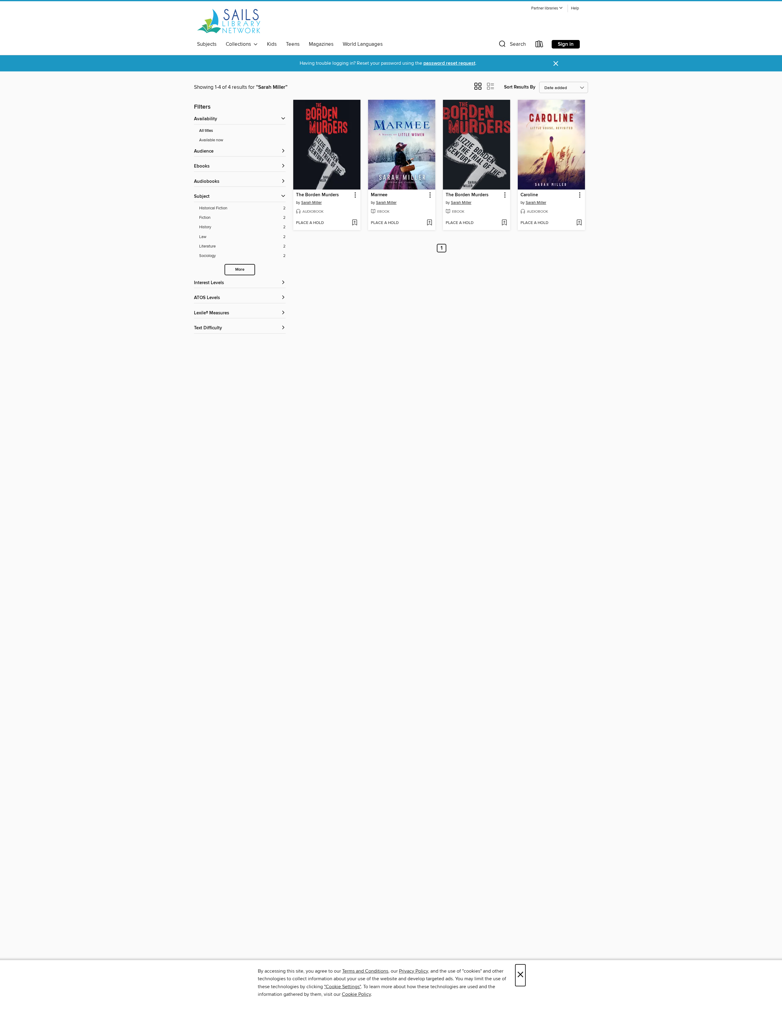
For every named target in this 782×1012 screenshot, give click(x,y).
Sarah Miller (311, 202)
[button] (547, 8)
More (239, 269)
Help (575, 8)
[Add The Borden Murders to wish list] (354, 223)
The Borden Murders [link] (317, 195)
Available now (211, 140)
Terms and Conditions (365, 971)
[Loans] (539, 45)
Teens (293, 44)
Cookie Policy (356, 994)
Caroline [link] (529, 195)
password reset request (449, 63)
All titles (206, 130)
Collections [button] (240, 44)
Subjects (207, 44)
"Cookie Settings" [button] (342, 987)
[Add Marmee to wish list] (429, 223)
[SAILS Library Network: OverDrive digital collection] (228, 21)
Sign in (566, 44)
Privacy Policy (413, 971)
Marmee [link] (379, 195)
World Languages (363, 44)
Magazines (321, 44)
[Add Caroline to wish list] (579, 223)
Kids (272, 44)
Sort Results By (519, 87)
